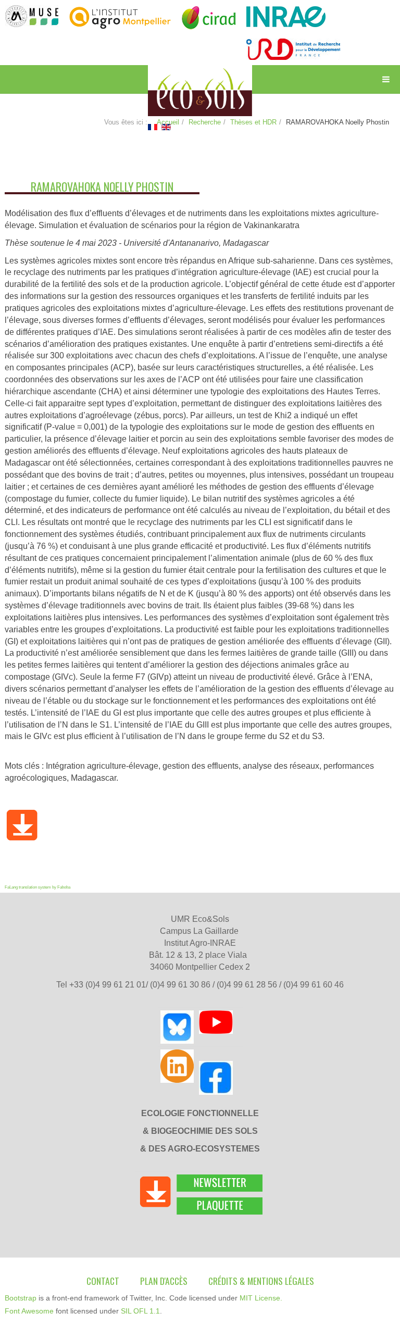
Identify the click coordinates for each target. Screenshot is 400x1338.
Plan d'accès (164, 1280)
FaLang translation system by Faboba (37, 887)
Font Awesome (29, 1311)
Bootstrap (20, 1298)
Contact (102, 1280)
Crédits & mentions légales (261, 1280)
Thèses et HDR (253, 122)
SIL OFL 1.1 (140, 1311)
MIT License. (261, 1298)
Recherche (205, 122)
